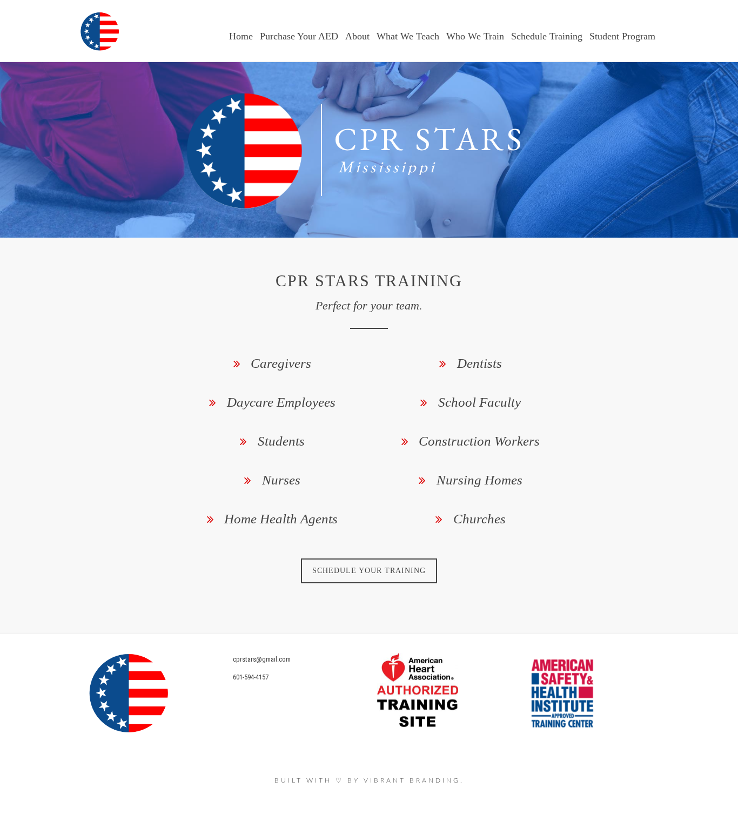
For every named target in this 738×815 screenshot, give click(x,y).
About (357, 36)
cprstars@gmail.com (262, 659)
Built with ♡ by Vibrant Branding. (369, 780)
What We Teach (408, 36)
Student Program (622, 36)
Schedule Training (546, 36)
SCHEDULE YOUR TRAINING (369, 571)
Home (241, 36)
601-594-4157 (251, 677)
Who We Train (475, 36)
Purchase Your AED (299, 36)
